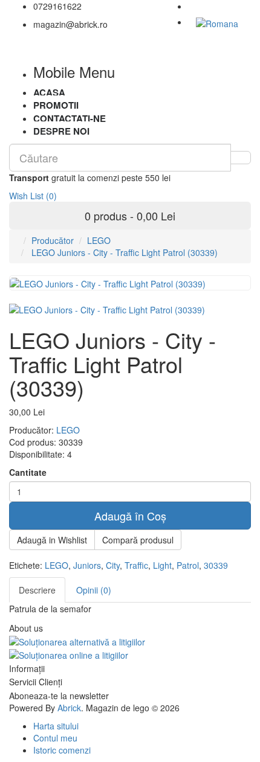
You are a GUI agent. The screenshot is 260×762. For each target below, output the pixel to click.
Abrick (69, 708)
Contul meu (55, 738)
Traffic (136, 565)
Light (162, 565)
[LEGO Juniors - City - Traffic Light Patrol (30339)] (107, 309)
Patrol (188, 565)
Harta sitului (56, 726)
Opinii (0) (93, 590)
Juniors (87, 565)
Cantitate (28, 472)
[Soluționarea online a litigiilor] (68, 654)
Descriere (37, 590)
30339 (216, 565)
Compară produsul (138, 540)
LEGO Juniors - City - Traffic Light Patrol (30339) (123, 252)
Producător (52, 240)
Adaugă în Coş (130, 515)
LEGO (99, 240)
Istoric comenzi (62, 750)
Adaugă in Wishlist (52, 540)
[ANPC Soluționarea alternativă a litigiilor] (77, 640)
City (113, 565)
